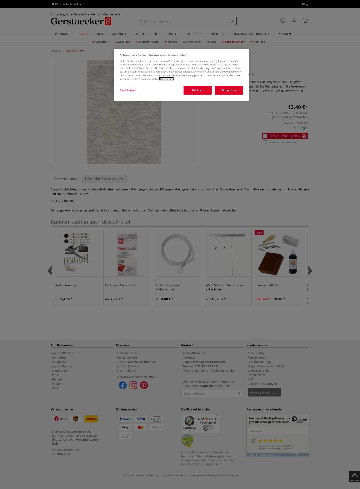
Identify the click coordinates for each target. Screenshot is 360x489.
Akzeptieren (229, 90)
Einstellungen (128, 89)
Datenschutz (166, 78)
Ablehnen (197, 90)
